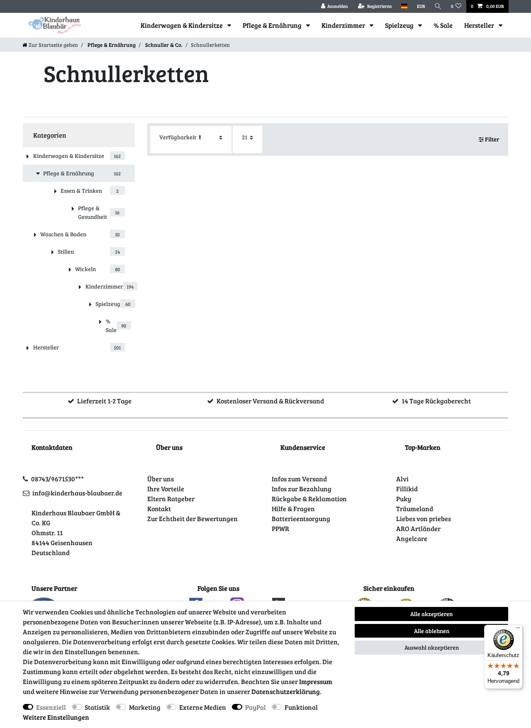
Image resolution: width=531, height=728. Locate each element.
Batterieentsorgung (301, 518)
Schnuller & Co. (163, 45)
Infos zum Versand (299, 478)
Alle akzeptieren (431, 614)
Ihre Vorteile (165, 488)
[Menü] (518, 630)
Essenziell (51, 707)
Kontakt (159, 508)
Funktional (301, 707)
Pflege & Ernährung (273, 25)
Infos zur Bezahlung (301, 488)
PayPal (255, 707)
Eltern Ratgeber (171, 498)
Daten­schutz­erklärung (285, 691)
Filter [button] (492, 139)
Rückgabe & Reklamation (309, 498)
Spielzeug (400, 25)
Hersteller (479, 25)
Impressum (315, 681)
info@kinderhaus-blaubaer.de (77, 492)
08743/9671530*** (57, 478)
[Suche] (438, 6)
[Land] (404, 6)
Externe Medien (202, 707)
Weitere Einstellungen (56, 717)
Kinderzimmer (344, 25)
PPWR (280, 528)
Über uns (160, 478)
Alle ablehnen (431, 631)
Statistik (97, 707)
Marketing (145, 707)
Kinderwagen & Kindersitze (182, 25)
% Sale (443, 25)
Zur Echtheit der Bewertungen (192, 518)
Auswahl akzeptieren (431, 647)
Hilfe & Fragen (293, 508)
